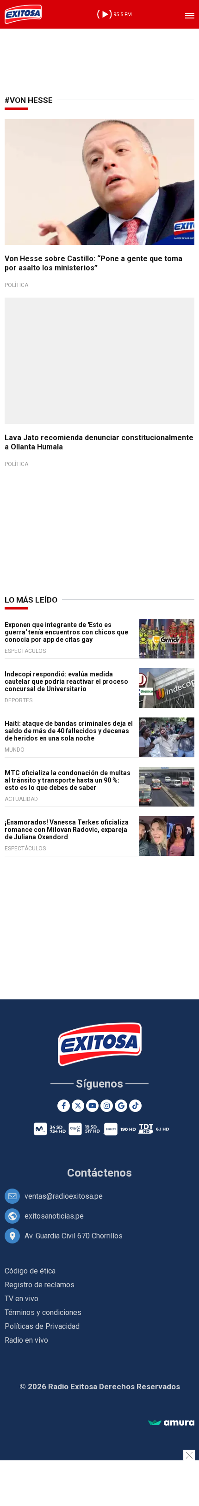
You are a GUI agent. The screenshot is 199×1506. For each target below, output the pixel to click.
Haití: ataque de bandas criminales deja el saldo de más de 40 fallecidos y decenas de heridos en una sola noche (69, 731)
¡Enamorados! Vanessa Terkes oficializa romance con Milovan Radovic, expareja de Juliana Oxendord (67, 830)
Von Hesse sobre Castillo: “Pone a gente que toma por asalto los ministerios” (93, 263)
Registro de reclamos (40, 1284)
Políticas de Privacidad (42, 1326)
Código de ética (30, 1271)
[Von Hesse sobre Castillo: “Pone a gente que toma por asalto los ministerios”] (99, 182)
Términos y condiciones (43, 1312)
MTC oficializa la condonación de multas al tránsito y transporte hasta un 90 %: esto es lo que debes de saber (68, 780)
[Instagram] (106, 1106)
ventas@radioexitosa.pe (64, 1196)
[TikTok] (135, 1106)
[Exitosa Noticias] (23, 14)
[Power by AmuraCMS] (171, 1423)
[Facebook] (63, 1106)
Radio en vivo (26, 1340)
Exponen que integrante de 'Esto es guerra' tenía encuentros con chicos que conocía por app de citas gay (66, 632)
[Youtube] (92, 1106)
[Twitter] (78, 1106)
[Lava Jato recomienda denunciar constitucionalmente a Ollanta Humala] (99, 361)
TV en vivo (21, 1298)
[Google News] (121, 1106)
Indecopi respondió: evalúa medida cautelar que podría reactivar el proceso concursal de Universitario (66, 681)
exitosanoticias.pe (54, 1216)
